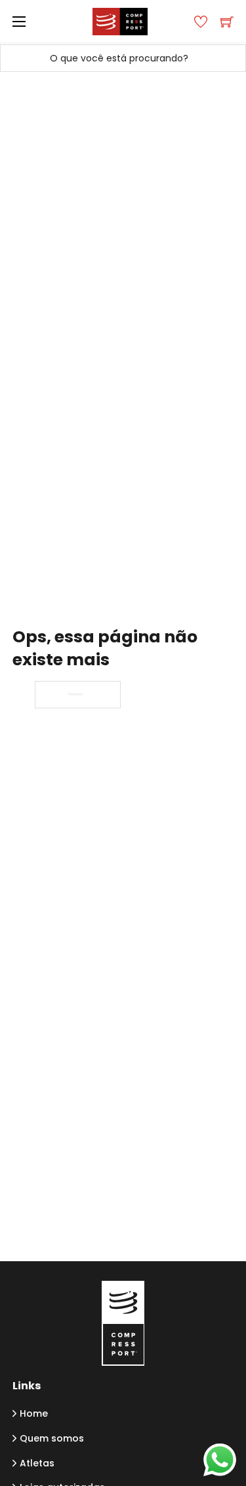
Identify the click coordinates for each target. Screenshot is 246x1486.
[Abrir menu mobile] (19, 21)
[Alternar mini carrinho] (227, 21)
